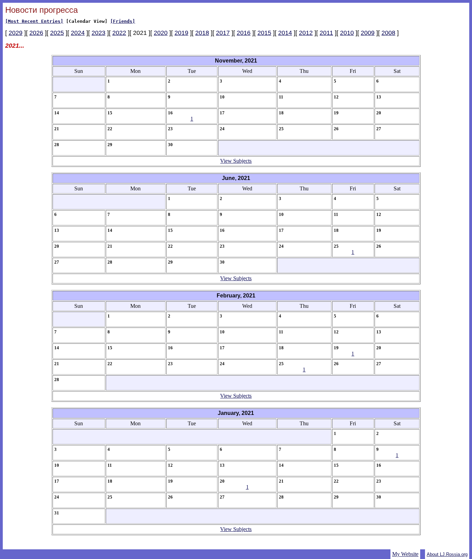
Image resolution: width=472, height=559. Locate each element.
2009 (368, 32)
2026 (36, 32)
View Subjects (236, 161)
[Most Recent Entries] (34, 21)
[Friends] (122, 21)
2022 (119, 32)
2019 (181, 32)
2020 (161, 32)
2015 (264, 32)
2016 (244, 32)
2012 (306, 32)
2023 (98, 32)
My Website (405, 554)
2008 (388, 32)
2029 (15, 32)
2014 (285, 32)
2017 (223, 32)
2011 (326, 32)
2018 (202, 32)
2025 (57, 32)
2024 (78, 32)
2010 (347, 32)
